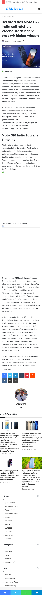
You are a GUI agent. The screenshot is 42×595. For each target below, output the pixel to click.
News (7, 555)
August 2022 (9, 517)
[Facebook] (4, 375)
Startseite (7, 16)
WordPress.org (10, 586)
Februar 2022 (10, 539)
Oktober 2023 (10, 503)
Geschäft (8, 551)
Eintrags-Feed (10, 578)
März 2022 (9, 535)
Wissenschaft (10, 562)
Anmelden (8, 575)
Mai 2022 (8, 528)
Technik (15, 16)
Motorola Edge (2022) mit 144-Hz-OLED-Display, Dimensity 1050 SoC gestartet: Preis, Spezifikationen (9, 475)
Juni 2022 (8, 524)
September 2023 (11, 506)
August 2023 (10, 510)
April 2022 (8, 532)
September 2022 (11, 514)
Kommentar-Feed (11, 582)
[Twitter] (10, 375)
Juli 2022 (8, 521)
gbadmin (7, 41)
